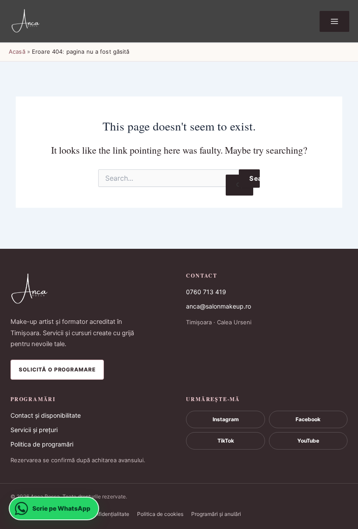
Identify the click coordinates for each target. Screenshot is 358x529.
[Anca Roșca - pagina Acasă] (91, 289)
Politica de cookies (160, 514)
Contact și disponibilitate (45, 415)
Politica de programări (41, 444)
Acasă (17, 51)
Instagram (226, 419)
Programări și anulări (216, 514)
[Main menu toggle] (334, 21)
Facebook (308, 419)
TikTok (225, 440)
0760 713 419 (206, 291)
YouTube (308, 440)
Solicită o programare (57, 369)
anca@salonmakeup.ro (218, 306)
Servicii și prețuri (34, 429)
